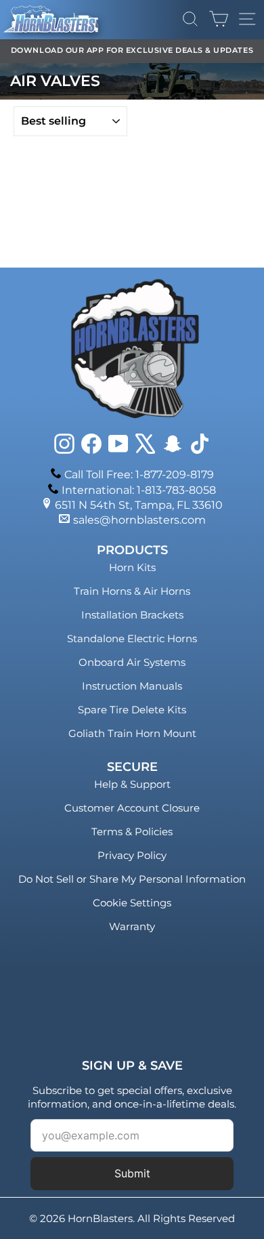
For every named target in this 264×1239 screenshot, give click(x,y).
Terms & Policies (132, 831)
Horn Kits (132, 567)
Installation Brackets (132, 614)
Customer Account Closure (132, 807)
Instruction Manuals (132, 685)
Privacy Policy (132, 855)
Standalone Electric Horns (132, 638)
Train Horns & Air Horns (132, 591)
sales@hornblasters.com (139, 519)
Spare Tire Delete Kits (132, 709)
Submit (132, 1173)
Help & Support (132, 784)
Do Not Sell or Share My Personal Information (132, 879)
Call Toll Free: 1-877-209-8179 (139, 474)
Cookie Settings (132, 902)
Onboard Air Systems (132, 662)
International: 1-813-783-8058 (139, 490)
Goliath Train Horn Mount (132, 733)
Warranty (132, 926)
